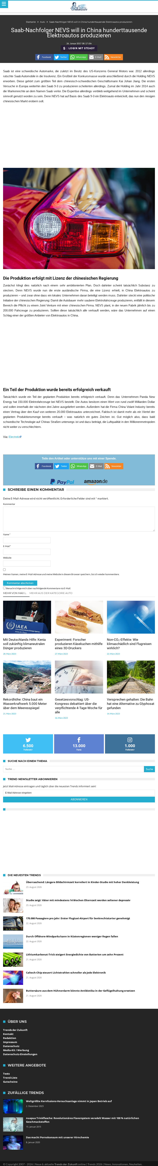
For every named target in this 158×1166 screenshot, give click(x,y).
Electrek (14, 436)
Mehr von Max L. (15, 593)
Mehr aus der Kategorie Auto (50, 593)
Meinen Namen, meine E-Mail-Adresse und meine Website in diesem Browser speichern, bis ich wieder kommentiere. (61, 574)
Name (6, 534)
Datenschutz (11, 1046)
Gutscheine (10, 1081)
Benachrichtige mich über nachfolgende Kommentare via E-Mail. (38, 588)
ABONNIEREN (79, 799)
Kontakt (8, 1034)
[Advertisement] (79, 136)
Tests (6, 1073)
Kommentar (9, 504)
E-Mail (7, 546)
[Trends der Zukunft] (79, 6)
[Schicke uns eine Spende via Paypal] (62, 480)
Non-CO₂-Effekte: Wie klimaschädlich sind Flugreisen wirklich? (129, 644)
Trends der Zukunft (15, 1030)
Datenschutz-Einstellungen (20, 1054)
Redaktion (9, 1038)
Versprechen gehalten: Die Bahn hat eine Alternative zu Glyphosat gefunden (130, 704)
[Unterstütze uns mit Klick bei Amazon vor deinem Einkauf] (96, 480)
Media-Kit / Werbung (16, 1050)
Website (7, 557)
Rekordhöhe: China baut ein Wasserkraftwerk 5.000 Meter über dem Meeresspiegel (25, 704)
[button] (44, 57)
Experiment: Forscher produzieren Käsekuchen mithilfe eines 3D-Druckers (79, 644)
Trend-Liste (10, 1077)
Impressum (10, 1042)
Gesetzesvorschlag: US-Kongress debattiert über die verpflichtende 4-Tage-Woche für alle (78, 706)
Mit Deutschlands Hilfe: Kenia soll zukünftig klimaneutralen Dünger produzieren (24, 644)
